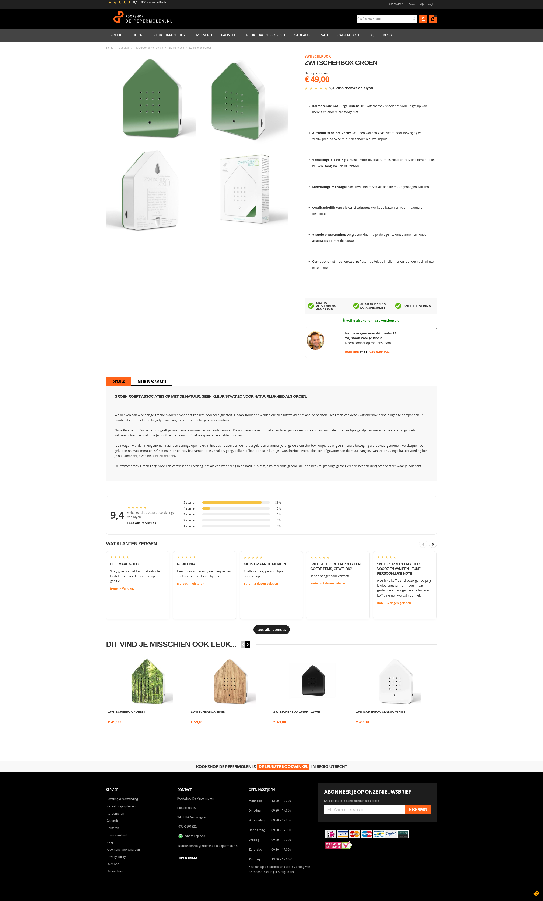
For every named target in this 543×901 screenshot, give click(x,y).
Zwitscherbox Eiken (208, 711)
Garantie (113, 821)
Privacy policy (116, 857)
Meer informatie (152, 381)
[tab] (118, 381)
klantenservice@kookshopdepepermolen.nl (208, 846)
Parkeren (113, 828)
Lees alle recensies (141, 523)
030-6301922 (396, 4)
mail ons (352, 351)
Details (118, 381)
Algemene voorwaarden (123, 850)
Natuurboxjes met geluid (149, 47)
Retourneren (115, 813)
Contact (413, 4)
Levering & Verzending (122, 799)
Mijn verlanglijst (427, 4)
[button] (113, 737)
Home (109, 47)
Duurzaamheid (117, 835)
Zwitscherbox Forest (126, 711)
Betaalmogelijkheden (121, 806)
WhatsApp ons (194, 836)
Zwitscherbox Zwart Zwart (297, 711)
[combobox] (387, 19)
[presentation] (247, 644)
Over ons (113, 864)
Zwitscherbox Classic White (380, 711)
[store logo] (143, 19)
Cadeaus (124, 47)
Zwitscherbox (176, 47)
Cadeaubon (115, 871)
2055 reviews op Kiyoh (153, 2)
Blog (110, 842)
